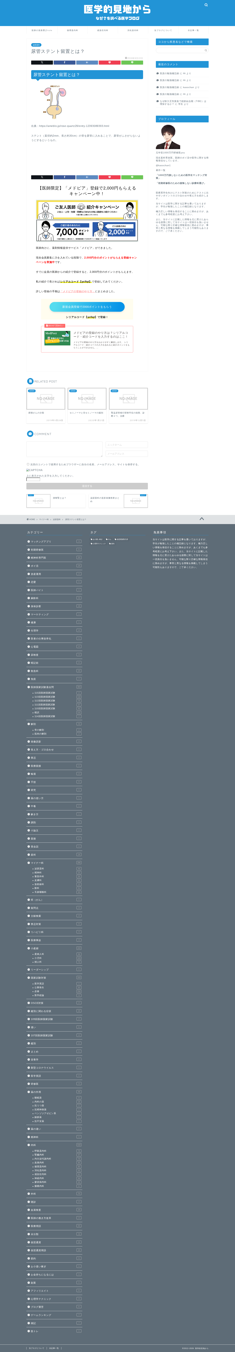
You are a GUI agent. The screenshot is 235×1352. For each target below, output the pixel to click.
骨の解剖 (57, 730)
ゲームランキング (55, 1315)
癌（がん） (55, 899)
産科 (55, 854)
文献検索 (55, 916)
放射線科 (57, 884)
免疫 (55, 679)
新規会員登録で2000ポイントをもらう (87, 306)
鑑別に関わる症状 (55, 1011)
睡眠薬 (57, 1098)
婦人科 (57, 962)
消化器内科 (133, 30)
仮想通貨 (55, 1242)
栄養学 (55, 1059)
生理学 (55, 630)
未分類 (55, 1234)
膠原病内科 (57, 1182)
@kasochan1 (163, 165)
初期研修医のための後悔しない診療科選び (181, 183)
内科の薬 (57, 1102)
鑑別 (55, 1043)
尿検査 (55, 654)
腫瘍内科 (57, 1186)
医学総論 (57, 995)
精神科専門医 (55, 557)
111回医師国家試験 (57, 704)
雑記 (55, 1323)
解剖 (55, 724)
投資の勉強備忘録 (169, 73)
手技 (55, 782)
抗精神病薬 (57, 1109)
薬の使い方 (55, 798)
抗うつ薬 (57, 1105)
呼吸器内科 (57, 1151)
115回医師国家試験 (57, 693)
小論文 (55, 830)
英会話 (55, 846)
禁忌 (55, 757)
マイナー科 (55, 862)
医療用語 (55, 1226)
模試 (57, 712)
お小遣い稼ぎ (55, 1266)
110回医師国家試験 (57, 708)
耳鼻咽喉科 (57, 892)
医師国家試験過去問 (55, 687)
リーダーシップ (55, 969)
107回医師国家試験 (55, 1035)
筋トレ (55, 1331)
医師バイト (55, 590)
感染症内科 (102, 30)
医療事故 (55, 940)
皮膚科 (57, 880)
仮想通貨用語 (55, 1250)
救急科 (55, 671)
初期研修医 (55, 549)
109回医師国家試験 (55, 1019)
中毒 (55, 806)
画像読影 (55, 741)
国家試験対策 (55, 977)
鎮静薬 (57, 1117)
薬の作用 (55, 1092)
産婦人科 (57, 954)
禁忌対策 (55, 924)
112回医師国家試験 (57, 700)
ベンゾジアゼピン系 (57, 1113)
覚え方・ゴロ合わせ (55, 749)
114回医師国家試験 (57, 716)
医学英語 (57, 983)
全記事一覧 (193, 30)
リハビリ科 (55, 932)
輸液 (55, 774)
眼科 (57, 888)
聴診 (55, 1202)
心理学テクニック (55, 1299)
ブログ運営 (55, 1307)
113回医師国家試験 (57, 697)
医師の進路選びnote (42, 30)
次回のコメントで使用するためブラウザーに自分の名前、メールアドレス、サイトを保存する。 (85, 464)
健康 (55, 622)
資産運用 (55, 574)
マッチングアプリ (55, 541)
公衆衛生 (57, 987)
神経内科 (57, 1178)
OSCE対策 (55, 1003)
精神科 (57, 872)
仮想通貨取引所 (122, 539)
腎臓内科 (57, 1155)
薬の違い (55, 1129)
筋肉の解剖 (57, 734)
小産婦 (55, 948)
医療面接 (55, 766)
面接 (55, 838)
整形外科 (57, 876)
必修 (57, 991)
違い (55, 1027)
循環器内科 (72, 30)
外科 (55, 1193)
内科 (55, 1145)
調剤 (55, 822)
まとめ (55, 1051)
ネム (109, 539)
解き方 (55, 814)
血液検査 (55, 1210)
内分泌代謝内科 (57, 1159)
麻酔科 (55, 598)
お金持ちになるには (55, 1274)
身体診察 (55, 606)
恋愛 (55, 582)
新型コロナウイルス (55, 1067)
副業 (55, 1282)
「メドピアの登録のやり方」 (77, 291)
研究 (55, 790)
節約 (55, 1258)
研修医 (55, 1083)
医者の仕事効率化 (55, 638)
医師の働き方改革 (55, 1218)
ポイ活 (55, 565)
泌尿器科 (36, 45)
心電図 (55, 646)
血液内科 (57, 1162)
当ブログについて (163, 30)
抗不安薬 (57, 1121)
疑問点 (55, 908)
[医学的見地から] (117, 23)
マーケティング (55, 614)
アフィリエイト (55, 1290)
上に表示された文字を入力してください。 (50, 475)
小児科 (57, 958)
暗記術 (55, 662)
